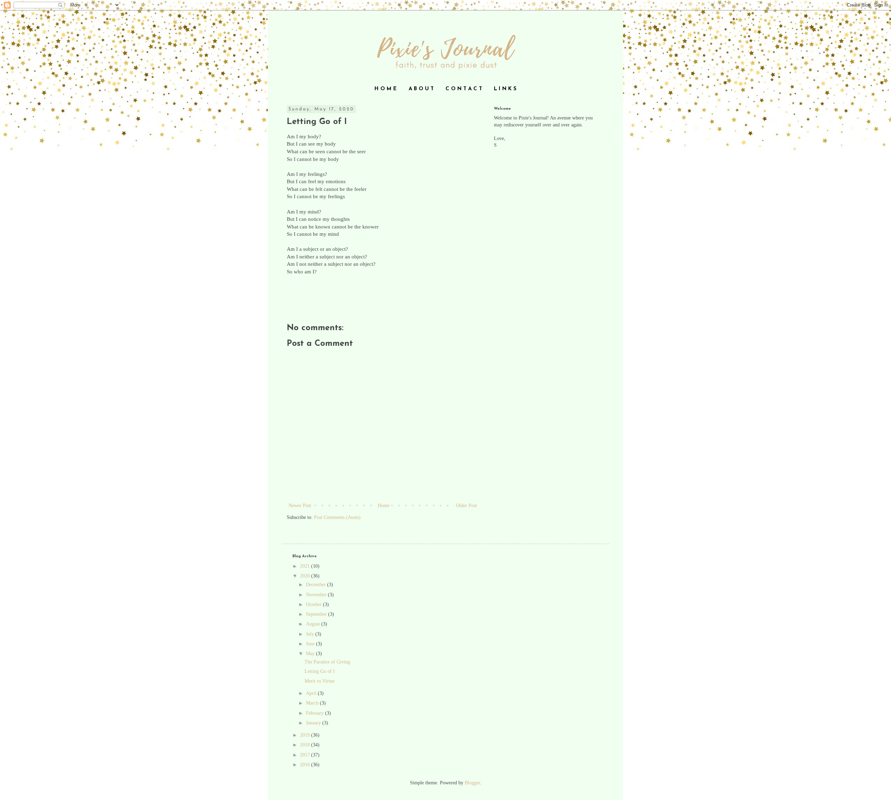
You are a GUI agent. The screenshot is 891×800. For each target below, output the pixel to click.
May (311, 653)
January (314, 722)
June (311, 643)
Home (383, 505)
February (315, 713)
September (317, 614)
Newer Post (300, 505)
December (316, 584)
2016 (305, 764)
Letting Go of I (320, 671)
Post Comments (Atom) (337, 517)
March (313, 703)
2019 (305, 735)
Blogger (472, 782)
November (317, 594)
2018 (305, 744)
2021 (305, 566)
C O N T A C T (464, 89)
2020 (305, 575)
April (312, 693)
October (314, 604)
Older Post (466, 505)
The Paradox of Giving (327, 662)
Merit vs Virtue (319, 681)
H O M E (385, 89)
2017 (305, 755)
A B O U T (421, 89)
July (310, 634)
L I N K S (505, 89)
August (313, 624)
